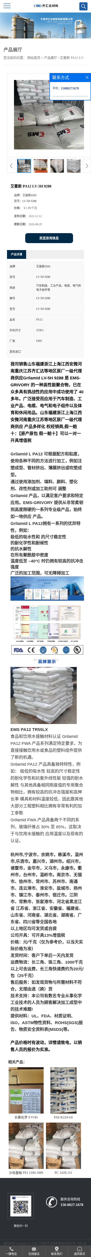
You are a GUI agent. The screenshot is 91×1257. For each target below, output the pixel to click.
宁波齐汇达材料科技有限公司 (57, 1243)
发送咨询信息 (49, 238)
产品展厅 (50, 58)
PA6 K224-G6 (63, 1117)
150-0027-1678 (71, 1205)
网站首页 (33, 58)
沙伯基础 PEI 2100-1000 (26, 1172)
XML (80, 1243)
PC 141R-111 (63, 1172)
